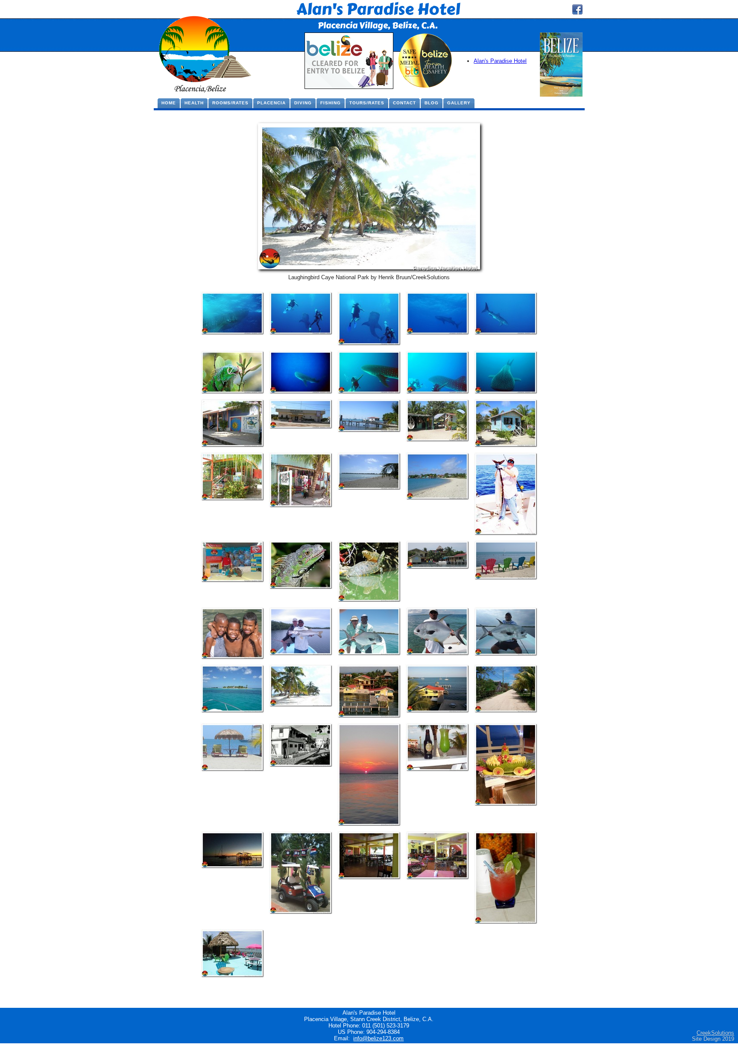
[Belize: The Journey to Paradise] (561, 95)
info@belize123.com (378, 1038)
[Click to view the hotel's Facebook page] (577, 12)
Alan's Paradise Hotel (500, 61)
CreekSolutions (715, 1033)
